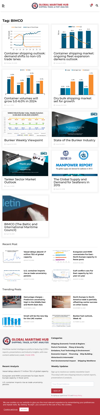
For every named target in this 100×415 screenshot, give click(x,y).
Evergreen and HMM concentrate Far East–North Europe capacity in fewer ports (23, 377)
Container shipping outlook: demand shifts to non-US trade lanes (24, 56)
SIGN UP (56, 391)
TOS (68, 395)
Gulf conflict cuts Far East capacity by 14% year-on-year (83, 273)
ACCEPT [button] (24, 409)
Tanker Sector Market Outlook (20, 181)
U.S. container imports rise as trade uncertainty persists (35, 273)
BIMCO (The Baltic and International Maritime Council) (21, 227)
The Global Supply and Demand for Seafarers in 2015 (71, 182)
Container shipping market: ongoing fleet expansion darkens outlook (74, 56)
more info (30, 355)
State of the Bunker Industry (74, 140)
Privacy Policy (77, 395)
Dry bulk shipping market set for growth (72, 100)
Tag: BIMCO (12, 21)
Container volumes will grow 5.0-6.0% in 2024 (21, 100)
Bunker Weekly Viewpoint (23, 140)
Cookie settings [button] (11, 409)
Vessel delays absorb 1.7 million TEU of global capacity (35, 254)
